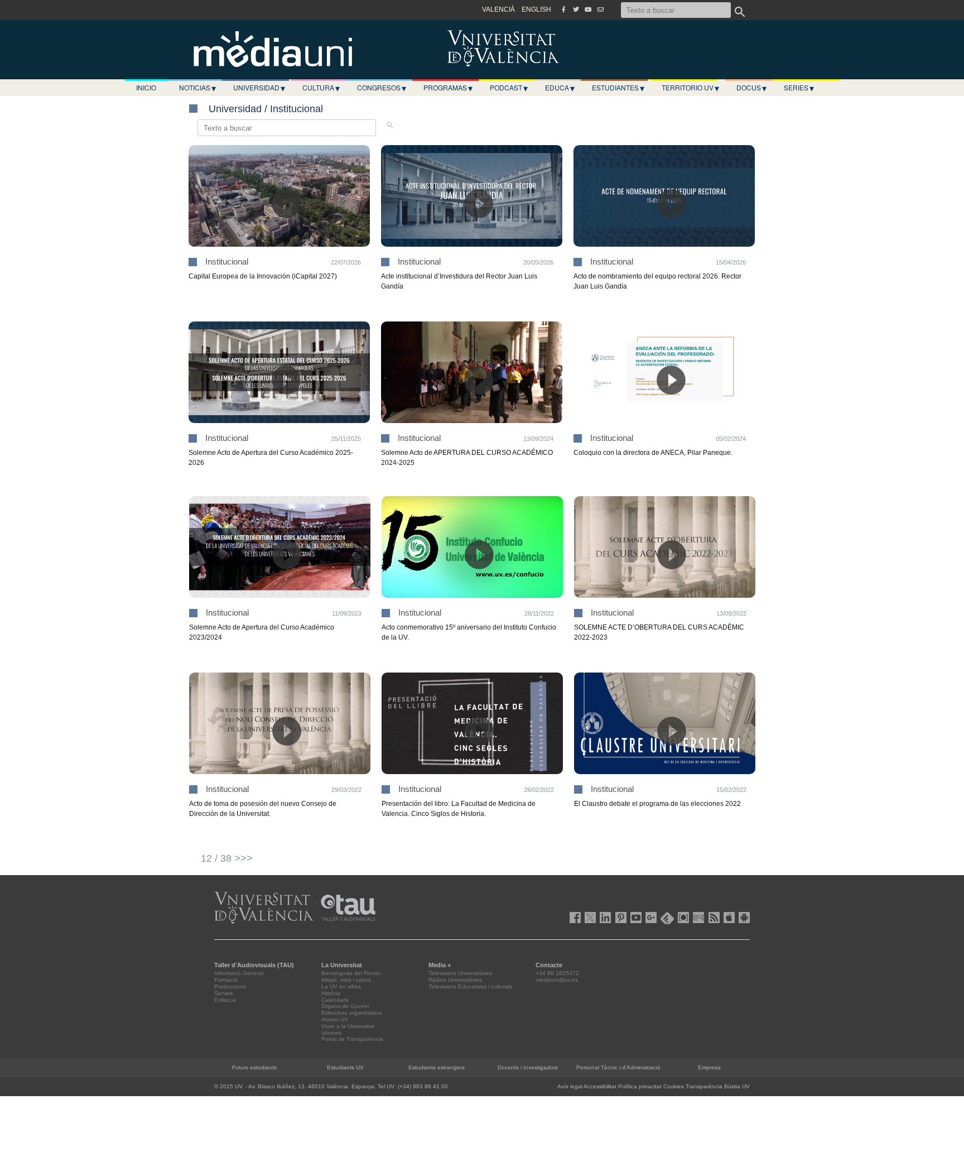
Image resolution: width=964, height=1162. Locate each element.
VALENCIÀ (498, 9)
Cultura (321, 87)
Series (799, 87)
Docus (751, 87)
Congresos (381, 87)
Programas (448, 87)
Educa (560, 87)
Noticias (197, 87)
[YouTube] (588, 9)
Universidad (259, 87)
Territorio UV (690, 87)
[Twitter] (576, 9)
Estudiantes (618, 87)
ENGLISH (536, 9)
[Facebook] (563, 9)
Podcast (509, 87)
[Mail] (600, 9)
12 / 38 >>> (227, 858)
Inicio (146, 87)
